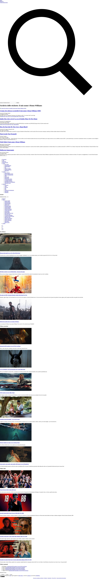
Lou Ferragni (7, 211)
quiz (5, 188)
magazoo (29, 575)
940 (10, 575)
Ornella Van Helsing (8, 218)
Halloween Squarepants (7, 150)
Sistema (2, 574)
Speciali (3, 171)
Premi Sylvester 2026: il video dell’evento (8, 489)
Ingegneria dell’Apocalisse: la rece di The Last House (10, 346)
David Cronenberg (8, 169)
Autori (3, 199)
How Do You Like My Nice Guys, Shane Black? (14, 127)
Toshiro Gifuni (7, 201)
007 (5, 167)
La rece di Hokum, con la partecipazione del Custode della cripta (12, 369)
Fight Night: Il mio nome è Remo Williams (12, 142)
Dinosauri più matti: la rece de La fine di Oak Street (10, 253)
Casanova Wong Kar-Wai (9, 216)
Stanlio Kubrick (7, 203)
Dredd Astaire (7, 212)
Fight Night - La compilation (10, 182)
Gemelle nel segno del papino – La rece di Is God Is (10, 419)
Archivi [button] (1, 194)
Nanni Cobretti (7, 200)
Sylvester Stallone (8, 165)
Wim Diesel (7, 221)
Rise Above (21, 575)
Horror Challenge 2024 (9, 174)
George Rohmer (7, 208)
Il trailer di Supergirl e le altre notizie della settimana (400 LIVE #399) (13, 536)
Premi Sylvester (5, 162)
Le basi (3, 163)
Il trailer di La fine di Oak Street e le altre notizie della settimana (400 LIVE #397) (16, 559)
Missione (4, 198)
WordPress (38, 575)
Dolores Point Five (8, 219)
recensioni (6, 185)
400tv (6, 175)
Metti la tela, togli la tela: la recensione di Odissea (9, 321)
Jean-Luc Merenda (8, 220)
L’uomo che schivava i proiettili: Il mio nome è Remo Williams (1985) (20, 111)
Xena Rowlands (7, 202)
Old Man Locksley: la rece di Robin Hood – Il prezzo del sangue (12, 271)
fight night (6, 191)
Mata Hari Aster (7, 217)
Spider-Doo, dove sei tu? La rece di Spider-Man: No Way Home (18, 119)
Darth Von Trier (7, 214)
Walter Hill (7, 170)
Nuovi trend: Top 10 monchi (8, 134)
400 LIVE (4, 161)
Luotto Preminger (8, 207)
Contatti (3, 223)
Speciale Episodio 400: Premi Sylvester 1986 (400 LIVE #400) (12, 513)
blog (5, 189)
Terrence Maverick (8, 210)
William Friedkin (8, 168)
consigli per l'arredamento (9, 190)
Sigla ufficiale (7, 172)
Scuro (11, 574)
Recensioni (4, 159)
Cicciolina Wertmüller (8, 215)
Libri (3, 160)
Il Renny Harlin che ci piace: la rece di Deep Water (10, 442)
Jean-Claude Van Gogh (9, 213)
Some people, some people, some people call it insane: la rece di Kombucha (14, 464)
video (6, 186)
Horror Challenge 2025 (9, 173)
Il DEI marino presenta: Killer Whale (7, 392)
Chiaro (7, 574)
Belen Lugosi (7, 222)
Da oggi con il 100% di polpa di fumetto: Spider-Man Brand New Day (13, 295)
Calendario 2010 (8, 183)
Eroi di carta (7, 176)
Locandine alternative (8, 181)
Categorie (4, 184)
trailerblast (6, 192)
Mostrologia (7, 177)
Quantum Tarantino (8, 209)
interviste (6, 187)
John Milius (7, 164)
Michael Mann (7, 166)
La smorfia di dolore (8, 180)
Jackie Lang (7, 204)
